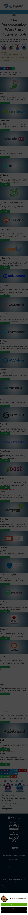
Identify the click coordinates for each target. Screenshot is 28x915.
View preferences (14, 912)
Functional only (14, 908)
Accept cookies (14, 904)
